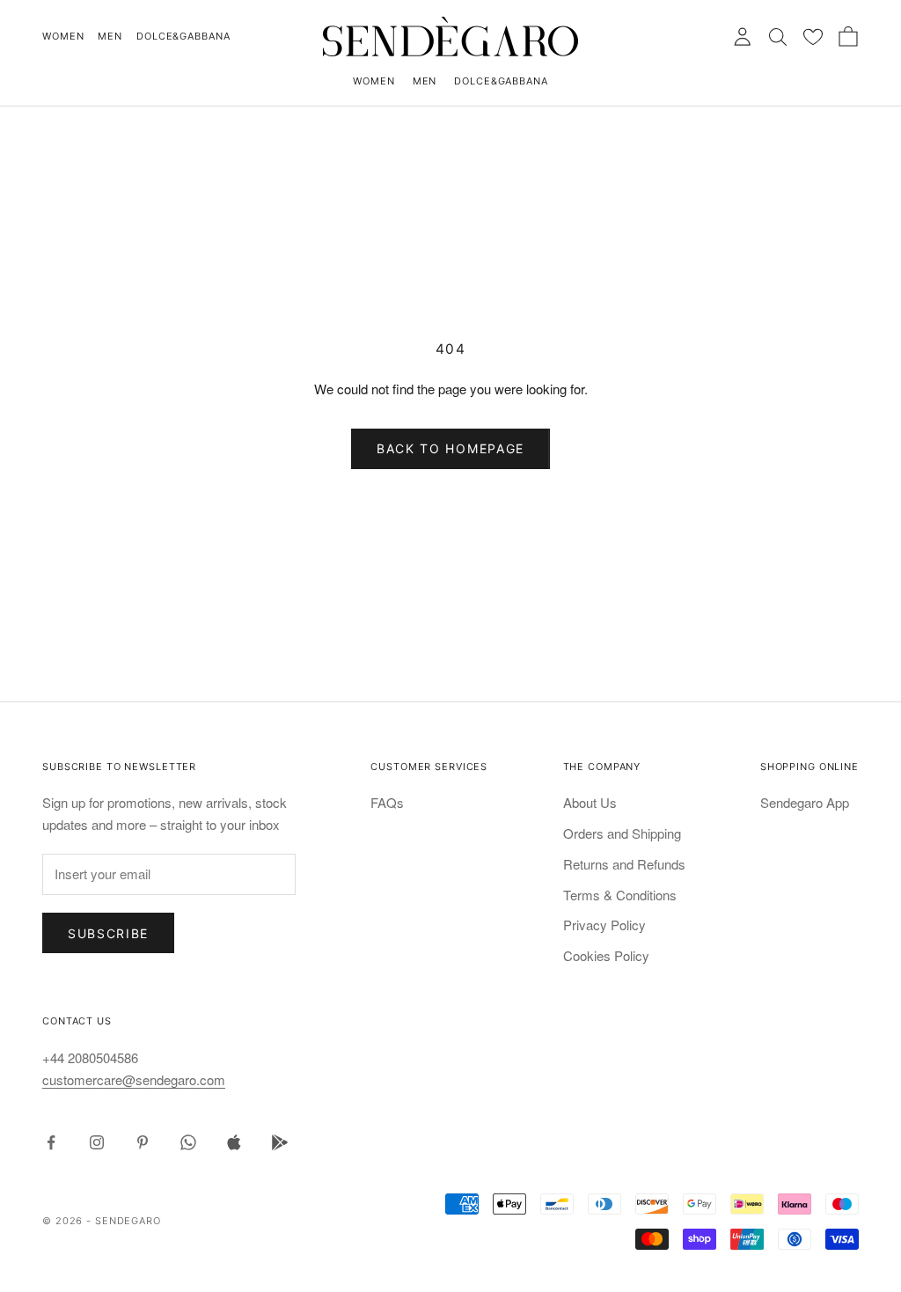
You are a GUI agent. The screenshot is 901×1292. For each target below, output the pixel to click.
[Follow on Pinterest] (142, 1142)
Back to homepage (450, 448)
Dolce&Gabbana (183, 36)
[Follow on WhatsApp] (188, 1142)
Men (110, 36)
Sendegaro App (804, 802)
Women (63, 36)
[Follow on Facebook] (51, 1142)
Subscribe (108, 933)
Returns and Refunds (624, 864)
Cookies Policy (606, 955)
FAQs (387, 802)
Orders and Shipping (622, 833)
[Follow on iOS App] (234, 1142)
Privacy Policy (604, 924)
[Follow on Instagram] (97, 1142)
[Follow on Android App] (280, 1142)
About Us (590, 802)
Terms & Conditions (620, 894)
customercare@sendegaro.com (133, 1079)
